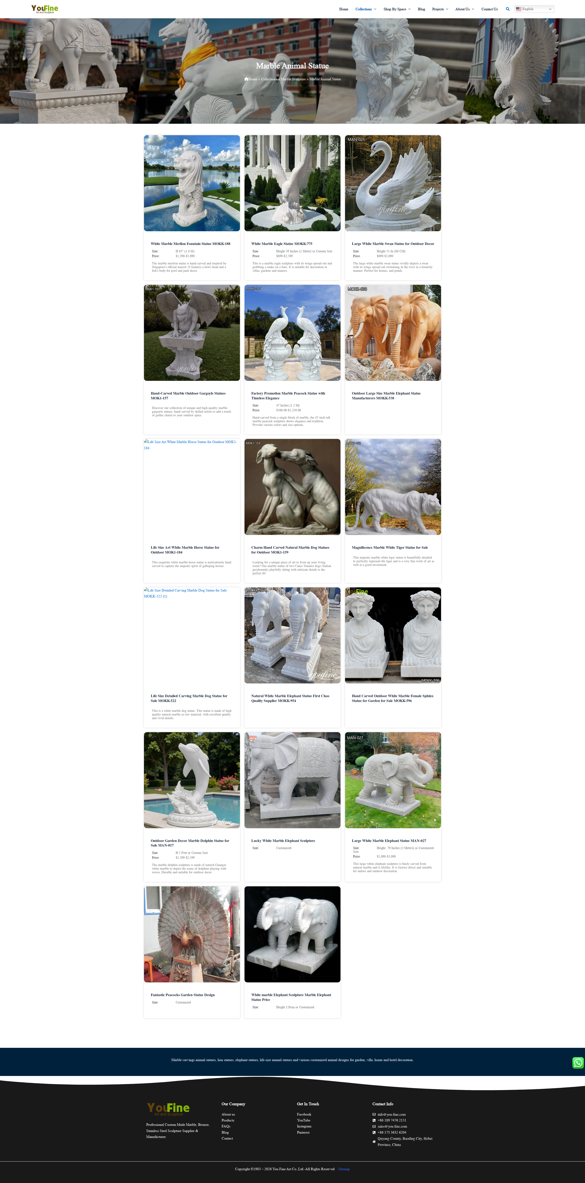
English (527, 9)
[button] (374, 9)
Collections (269, 79)
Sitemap (344, 1169)
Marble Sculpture (293, 79)
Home (252, 79)
